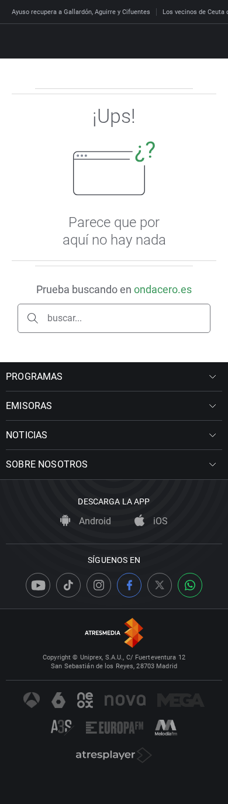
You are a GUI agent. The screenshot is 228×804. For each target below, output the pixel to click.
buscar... (64, 318)
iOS (159, 521)
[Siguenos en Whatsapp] (190, 585)
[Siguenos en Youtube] (38, 585)
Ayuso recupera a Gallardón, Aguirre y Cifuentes (81, 12)
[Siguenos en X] (159, 585)
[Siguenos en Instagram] (99, 585)
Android (94, 521)
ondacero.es (163, 289)
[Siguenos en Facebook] (129, 585)
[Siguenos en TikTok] (68, 585)
